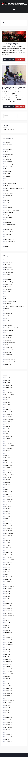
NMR (6, 205)
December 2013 (9, 722)
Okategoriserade (9, 215)
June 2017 (8, 622)
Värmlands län (8, 236)
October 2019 (8, 557)
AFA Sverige (8, 168)
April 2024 (7, 431)
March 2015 (8, 685)
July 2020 (7, 538)
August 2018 (8, 588)
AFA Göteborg (8, 149)
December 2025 (9, 390)
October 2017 (8, 613)
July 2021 (7, 508)
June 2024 (8, 426)
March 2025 (8, 407)
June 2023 (8, 453)
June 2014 (8, 707)
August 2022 (8, 477)
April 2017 (7, 627)
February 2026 (8, 385)
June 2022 (8, 482)
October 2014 (8, 698)
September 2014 (9, 700)
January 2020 (8, 552)
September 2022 (9, 475)
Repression (8, 219)
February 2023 (8, 462)
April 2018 (7, 598)
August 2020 (8, 535)
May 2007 (7, 739)
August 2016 (8, 647)
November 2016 (9, 639)
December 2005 (9, 741)
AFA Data (7, 142)
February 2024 (8, 436)
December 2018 (9, 581)
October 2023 (8, 443)
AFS (6, 178)
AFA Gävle (7, 147)
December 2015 (9, 666)
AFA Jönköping (9, 154)
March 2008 (8, 732)
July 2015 (7, 676)
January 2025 (8, 409)
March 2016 (8, 659)
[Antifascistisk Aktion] (14, 3)
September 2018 (9, 586)
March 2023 (8, 460)
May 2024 (7, 428)
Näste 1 (7, 198)
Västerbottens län (9, 239)
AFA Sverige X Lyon (10, 44)
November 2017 (9, 610)
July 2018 (7, 591)
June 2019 (8, 567)
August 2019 (8, 562)
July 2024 (7, 424)
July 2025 (7, 397)
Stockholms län (9, 229)
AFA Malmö (8, 159)
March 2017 (8, 630)
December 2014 (9, 693)
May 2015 (7, 681)
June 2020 (8, 540)
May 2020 (7, 542)
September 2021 (9, 504)
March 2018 (8, 601)
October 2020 (8, 530)
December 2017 (9, 608)
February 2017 (8, 632)
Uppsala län (8, 234)
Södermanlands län (10, 224)
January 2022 (8, 494)
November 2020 (9, 528)
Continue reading (20, 59)
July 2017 (7, 620)
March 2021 (8, 518)
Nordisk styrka (8, 207)
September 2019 (9, 559)
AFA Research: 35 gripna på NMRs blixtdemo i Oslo (13, 88)
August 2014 (8, 702)
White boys (8, 246)
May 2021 (7, 513)
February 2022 (8, 491)
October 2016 (8, 642)
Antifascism (8, 185)
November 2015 (9, 669)
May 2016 (7, 654)
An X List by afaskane (8, 129)
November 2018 (9, 584)
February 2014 (8, 717)
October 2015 (8, 671)
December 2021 (9, 496)
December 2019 (9, 555)
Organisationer (9, 217)
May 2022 (7, 484)
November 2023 (9, 441)
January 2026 (8, 387)
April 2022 (7, 487)
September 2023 (9, 445)
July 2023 (7, 450)
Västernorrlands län (10, 241)
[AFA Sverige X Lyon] (14, 36)
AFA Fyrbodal (8, 144)
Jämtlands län (8, 195)
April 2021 (7, 516)
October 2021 (8, 501)
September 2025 (9, 394)
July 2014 (7, 705)
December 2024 (9, 411)
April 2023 (7, 458)
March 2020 (8, 547)
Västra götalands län (10, 244)
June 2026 (8, 378)
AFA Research (8, 161)
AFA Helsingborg (9, 152)
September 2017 (9, 615)
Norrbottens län (9, 212)
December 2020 (9, 525)
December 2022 (9, 467)
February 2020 (8, 550)
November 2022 (9, 470)
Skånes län (8, 222)
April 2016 (7, 656)
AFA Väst (7, 173)
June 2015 (8, 678)
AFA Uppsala (8, 171)
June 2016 (8, 652)
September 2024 (9, 419)
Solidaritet (7, 227)
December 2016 (9, 637)
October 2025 (8, 392)
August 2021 (8, 506)
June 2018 (8, 593)
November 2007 (9, 736)
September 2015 (9, 673)
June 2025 (8, 399)
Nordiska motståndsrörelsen (12, 210)
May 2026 (7, 380)
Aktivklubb (7, 181)
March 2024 (8, 433)
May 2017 (7, 625)
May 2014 (7, 710)
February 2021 (8, 521)
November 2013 (9, 724)
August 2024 (8, 421)
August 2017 (8, 618)
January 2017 (8, 635)
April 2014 (7, 712)
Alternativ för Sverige (10, 183)
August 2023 (8, 448)
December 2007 (9, 734)
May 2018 (7, 596)
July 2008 (7, 729)
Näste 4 (7, 200)
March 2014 (8, 715)
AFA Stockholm (9, 166)
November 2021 (9, 499)
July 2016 (7, 649)
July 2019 (7, 564)
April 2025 (7, 404)
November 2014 (9, 695)
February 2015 (8, 688)
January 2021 (8, 523)
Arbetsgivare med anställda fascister (14, 188)
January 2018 (8, 605)
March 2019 (8, 574)
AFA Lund (7, 156)
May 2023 (7, 455)
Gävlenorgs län (9, 193)
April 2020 (7, 545)
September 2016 (9, 644)
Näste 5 (7, 202)
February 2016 (8, 661)
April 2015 (7, 683)
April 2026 (7, 382)
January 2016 (8, 664)
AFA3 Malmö (8, 176)
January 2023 (8, 465)
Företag (7, 190)
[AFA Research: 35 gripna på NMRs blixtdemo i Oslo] (14, 75)
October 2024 (8, 416)
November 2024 (9, 414)
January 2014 (8, 719)
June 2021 (8, 511)
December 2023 (9, 438)
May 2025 (7, 402)
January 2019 (8, 579)
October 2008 (8, 727)
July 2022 (7, 479)
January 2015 (8, 690)
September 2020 (9, 533)
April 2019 (7, 572)
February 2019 (8, 576)
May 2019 (7, 569)
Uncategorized (9, 232)
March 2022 (8, 489)
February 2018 (8, 603)
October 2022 (8, 472)
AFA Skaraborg (9, 164)
